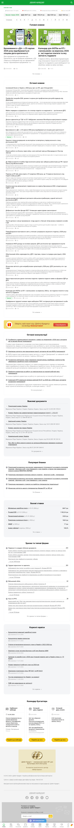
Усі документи (36, 451)
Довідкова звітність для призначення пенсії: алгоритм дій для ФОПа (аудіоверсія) (36, 351)
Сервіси (40, 826)
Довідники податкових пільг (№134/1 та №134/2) (25, 671)
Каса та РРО (12, 599)
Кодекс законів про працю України (20, 428)
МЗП (22, 15)
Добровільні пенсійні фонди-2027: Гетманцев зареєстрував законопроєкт (31, 210)
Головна (3, 826)
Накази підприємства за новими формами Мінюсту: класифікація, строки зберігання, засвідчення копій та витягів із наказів (13, 722)
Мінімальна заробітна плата (18, 508)
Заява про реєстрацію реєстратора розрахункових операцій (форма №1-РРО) (34, 605)
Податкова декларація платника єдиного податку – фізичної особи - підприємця (36, 475)
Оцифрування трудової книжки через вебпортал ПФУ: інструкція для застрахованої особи (37, 301)
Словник (9, 20)
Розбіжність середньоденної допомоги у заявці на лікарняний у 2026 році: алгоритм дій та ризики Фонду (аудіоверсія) (37, 340)
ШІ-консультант (38, 821)
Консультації (18, 826)
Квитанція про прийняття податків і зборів (23, 559)
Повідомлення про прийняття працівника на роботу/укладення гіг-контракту (34, 575)
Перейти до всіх (37, 740)
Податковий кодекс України (17, 406)
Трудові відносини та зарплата (19, 565)
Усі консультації (36, 390)
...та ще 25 (13, 612)
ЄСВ (34, 15)
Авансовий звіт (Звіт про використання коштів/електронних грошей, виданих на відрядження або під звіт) (36, 602)
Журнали (47, 826)
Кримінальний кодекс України (18, 436)
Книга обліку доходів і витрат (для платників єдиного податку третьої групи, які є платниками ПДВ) (36, 555)
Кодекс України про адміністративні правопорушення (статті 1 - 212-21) (33, 413)
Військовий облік (14, 581)
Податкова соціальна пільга (18, 520)
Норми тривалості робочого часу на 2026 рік (23, 665)
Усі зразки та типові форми (36, 616)
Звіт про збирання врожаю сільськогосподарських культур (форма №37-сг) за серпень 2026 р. (36, 721)
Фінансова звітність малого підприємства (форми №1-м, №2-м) (30, 488)
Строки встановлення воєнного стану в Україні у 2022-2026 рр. (30, 644)
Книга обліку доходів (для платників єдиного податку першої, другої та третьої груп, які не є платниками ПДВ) (37, 551)
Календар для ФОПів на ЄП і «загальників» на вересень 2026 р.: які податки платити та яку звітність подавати (53, 52)
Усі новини (36, 312)
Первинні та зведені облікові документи (22, 548)
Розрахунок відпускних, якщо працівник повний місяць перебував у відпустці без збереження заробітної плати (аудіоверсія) (36, 360)
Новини (11, 826)
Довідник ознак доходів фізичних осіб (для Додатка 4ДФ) (28, 651)
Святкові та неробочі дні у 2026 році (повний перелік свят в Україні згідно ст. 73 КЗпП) (36, 657)
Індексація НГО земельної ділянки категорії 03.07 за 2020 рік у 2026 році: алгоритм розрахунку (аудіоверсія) (37, 381)
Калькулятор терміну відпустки (19, 638)
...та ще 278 (14, 577)
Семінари (62, 826)
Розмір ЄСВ (12, 512)
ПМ (48, 15)
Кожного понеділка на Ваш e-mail (32, 812)
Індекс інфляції (13, 528)
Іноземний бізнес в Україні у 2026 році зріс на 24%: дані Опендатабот (29, 88)
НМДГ (10, 524)
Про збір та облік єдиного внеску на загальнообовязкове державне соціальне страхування (35, 444)
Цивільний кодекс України (17, 421)
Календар (33, 826)
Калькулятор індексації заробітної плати (22, 632)
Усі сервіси (36, 689)
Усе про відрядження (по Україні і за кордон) (23, 677)
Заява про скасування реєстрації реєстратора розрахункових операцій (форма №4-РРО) (36, 609)
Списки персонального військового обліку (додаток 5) (27, 584)
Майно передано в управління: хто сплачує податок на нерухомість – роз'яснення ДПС (36, 110)
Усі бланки (36, 492)
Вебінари (54, 826)
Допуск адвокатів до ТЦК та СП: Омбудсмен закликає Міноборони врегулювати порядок (36, 119)
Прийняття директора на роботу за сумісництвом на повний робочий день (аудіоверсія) (34, 372)
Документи (25, 826)
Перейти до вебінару (14, 740)
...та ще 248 (14, 561)
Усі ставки (36, 532)
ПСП (60, 15)
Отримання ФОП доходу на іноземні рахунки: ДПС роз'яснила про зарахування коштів (35, 244)
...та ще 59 (13, 595)
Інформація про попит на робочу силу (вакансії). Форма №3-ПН (30, 568)
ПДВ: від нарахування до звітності (20, 683)
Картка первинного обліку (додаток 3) (21, 592)
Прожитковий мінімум (16, 516)
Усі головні (36, 74)
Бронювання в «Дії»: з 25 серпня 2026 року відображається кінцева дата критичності (19, 50)
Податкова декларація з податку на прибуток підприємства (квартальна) (33, 484)
